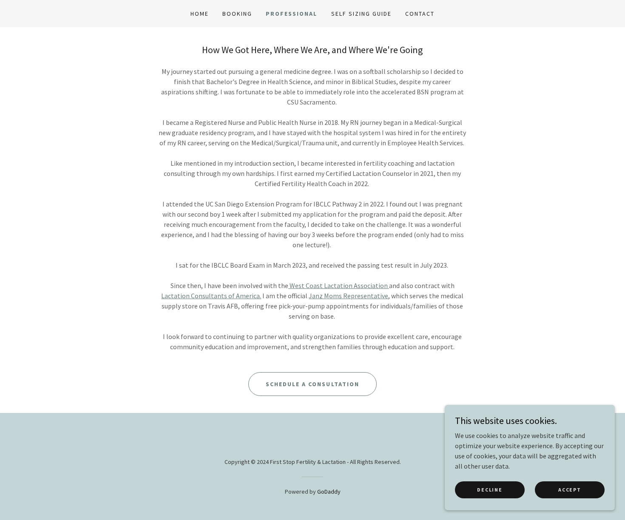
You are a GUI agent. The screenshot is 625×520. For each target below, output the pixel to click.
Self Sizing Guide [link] (361, 13)
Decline (489, 489)
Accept (569, 489)
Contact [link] (420, 13)
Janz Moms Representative (348, 295)
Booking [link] (237, 13)
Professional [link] (291, 13)
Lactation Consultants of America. (211, 295)
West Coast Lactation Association (338, 285)
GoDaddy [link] (329, 491)
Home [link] (199, 13)
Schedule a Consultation (312, 384)
